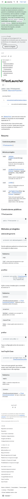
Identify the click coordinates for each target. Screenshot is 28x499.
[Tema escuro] (26, 219)
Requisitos (3, 431)
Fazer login (23, 2)
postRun (11, 169)
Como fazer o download (7, 433)
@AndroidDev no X (6, 450)
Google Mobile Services (7, 476)
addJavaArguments (11, 157)
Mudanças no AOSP (7, 29)
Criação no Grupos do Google (8, 460)
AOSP (2, 53)
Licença (4, 490)
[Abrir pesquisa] (14, 2)
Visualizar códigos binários (7, 436)
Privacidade (11, 490)
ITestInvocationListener (13, 301)
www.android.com (5, 474)
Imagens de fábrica (6, 438)
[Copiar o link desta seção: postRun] (8, 270)
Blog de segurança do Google (8, 455)
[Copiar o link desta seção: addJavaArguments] (16, 234)
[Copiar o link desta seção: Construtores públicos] (23, 210)
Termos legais (22, 487)
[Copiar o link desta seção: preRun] (7, 333)
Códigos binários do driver (7, 441)
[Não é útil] (11, 56)
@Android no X (5, 447)
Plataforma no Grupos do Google (9, 457)
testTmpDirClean (14, 191)
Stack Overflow (5, 479)
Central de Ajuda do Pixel (7, 471)
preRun (11, 182)
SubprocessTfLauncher (15, 90)
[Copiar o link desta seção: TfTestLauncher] (14, 214)
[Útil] (8, 56)
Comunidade (14, 487)
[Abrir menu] (2, 2)
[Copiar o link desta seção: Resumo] (10, 136)
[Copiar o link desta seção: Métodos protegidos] (21, 229)
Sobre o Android (5, 487)
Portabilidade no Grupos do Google (10, 462)
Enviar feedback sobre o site (9, 492)
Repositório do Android (7, 428)
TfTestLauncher (7, 145)
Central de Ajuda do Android (8, 469)
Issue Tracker (4, 481)
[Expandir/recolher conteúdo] (11, 60)
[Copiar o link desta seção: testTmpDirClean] (14, 352)
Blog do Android (5, 452)
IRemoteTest (7, 116)
